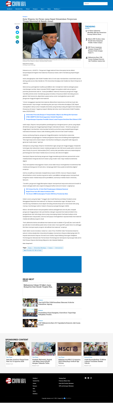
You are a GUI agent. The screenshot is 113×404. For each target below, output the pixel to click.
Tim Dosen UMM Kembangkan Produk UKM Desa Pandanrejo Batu (47, 194)
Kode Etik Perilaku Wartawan (66, 383)
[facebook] (17, 27)
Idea (42, 9)
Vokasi (28, 9)
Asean (30, 247)
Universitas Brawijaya (40, 247)
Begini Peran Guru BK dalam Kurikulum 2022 (40, 191)
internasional (59, 247)
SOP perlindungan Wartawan (66, 386)
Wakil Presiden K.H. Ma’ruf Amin (33, 250)
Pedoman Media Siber (64, 380)
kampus (50, 247)
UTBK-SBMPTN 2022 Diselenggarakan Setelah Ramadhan (44, 117)
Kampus (35, 9)
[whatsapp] (17, 37)
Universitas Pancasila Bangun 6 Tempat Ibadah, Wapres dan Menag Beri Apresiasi (51, 114)
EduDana (56, 9)
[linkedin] (17, 42)
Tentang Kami (62, 378)
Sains (49, 9)
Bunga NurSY (26, 63)
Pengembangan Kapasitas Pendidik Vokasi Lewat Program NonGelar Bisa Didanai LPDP (53, 119)
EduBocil (9, 9)
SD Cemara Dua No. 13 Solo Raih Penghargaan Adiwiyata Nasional (47, 189)
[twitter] (17, 32)
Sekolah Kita (19, 9)
